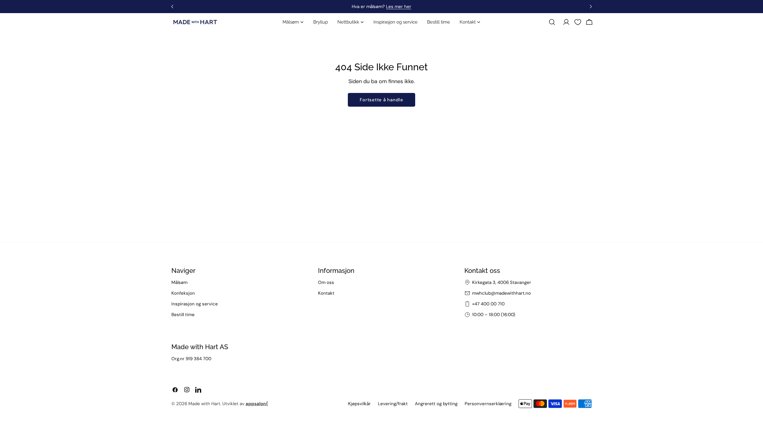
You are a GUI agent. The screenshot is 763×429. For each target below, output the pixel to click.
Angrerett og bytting (436, 404)
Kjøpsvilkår (359, 404)
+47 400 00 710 (488, 304)
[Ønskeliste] (578, 22)
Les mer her (398, 7)
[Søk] (552, 22)
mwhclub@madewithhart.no (501, 293)
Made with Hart (204, 404)
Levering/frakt (393, 404)
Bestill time (183, 315)
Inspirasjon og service (194, 304)
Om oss (326, 282)
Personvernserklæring (488, 404)
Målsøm (179, 282)
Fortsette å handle (381, 100)
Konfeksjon (183, 293)
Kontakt (326, 293)
